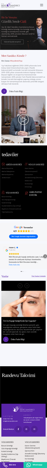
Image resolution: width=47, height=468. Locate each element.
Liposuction (29, 175)
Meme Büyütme (7, 168)
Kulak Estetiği (6, 203)
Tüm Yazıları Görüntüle (38, 276)
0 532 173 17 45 (8, 419)
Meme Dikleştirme (8, 171)
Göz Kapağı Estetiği (8, 200)
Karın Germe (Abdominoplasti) (31, 169)
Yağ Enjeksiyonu (7, 212)
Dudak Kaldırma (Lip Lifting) (11, 206)
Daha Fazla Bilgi (16, 91)
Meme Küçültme (7, 175)
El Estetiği (28, 187)
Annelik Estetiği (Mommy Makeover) (33, 179)
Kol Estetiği (29, 184)
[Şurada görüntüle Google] (5, 248)
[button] (2, 256)
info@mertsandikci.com (10, 421)
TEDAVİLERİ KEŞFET (12, 42)
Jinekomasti (6, 178)
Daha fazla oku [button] (14, 265)
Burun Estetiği (7, 197)
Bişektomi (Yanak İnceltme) (11, 209)
